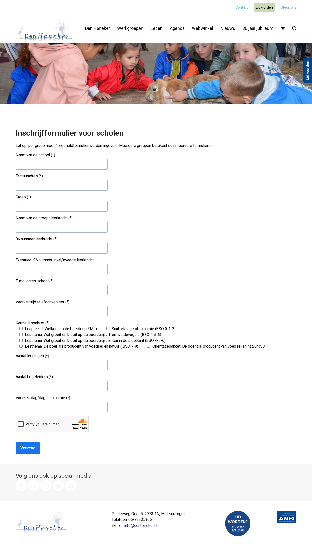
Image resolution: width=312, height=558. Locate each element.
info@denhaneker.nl (140, 525)
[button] (282, 28)
